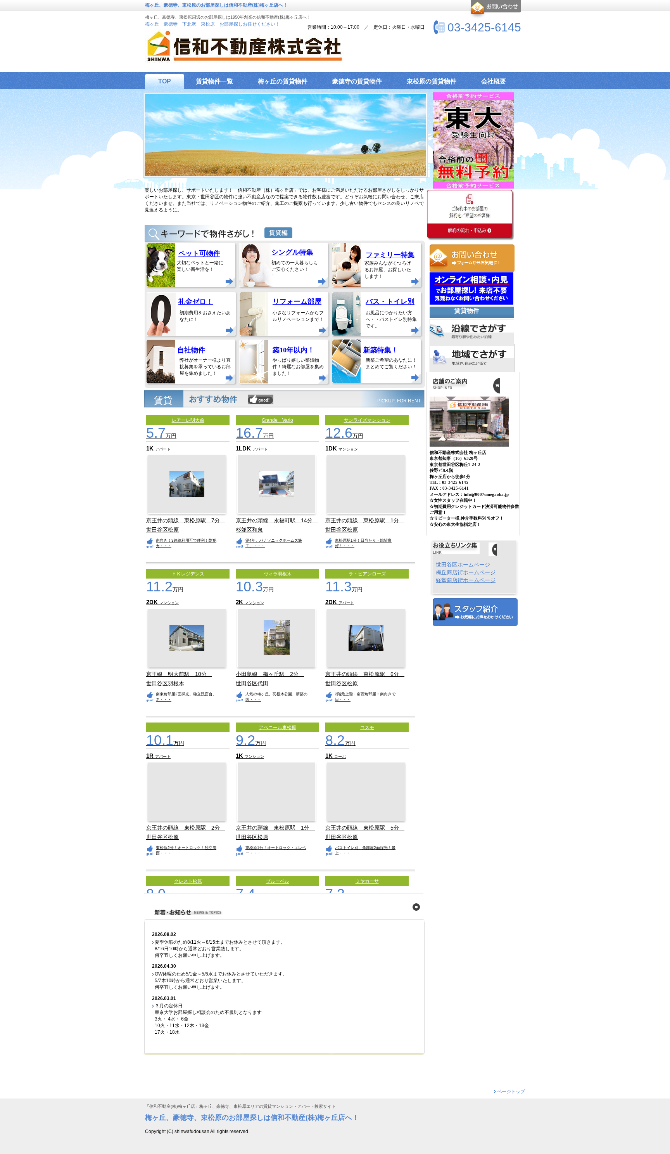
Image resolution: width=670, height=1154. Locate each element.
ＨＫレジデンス (188, 574)
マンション (348, 449)
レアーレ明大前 (188, 420)
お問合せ (495, 9)
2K (240, 602)
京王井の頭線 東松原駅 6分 (364, 674)
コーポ (340, 756)
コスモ (367, 727)
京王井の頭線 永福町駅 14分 (277, 520)
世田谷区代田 (252, 683)
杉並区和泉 (249, 530)
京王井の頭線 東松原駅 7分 (185, 520)
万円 (161, 436)
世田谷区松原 (162, 530)
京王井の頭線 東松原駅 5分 (364, 828)
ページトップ (511, 1091)
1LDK (244, 448)
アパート (163, 449)
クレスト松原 (188, 881)
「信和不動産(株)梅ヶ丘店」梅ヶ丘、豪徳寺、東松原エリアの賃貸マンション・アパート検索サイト (240, 1106)
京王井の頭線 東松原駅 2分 (185, 828)
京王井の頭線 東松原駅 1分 (364, 520)
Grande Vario (277, 420)
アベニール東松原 (277, 727)
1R (150, 755)
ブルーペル (277, 881)
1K (150, 448)
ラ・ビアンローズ (367, 574)
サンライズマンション (367, 420)
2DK (152, 602)
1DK (331, 448)
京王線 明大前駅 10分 (179, 674)
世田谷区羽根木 (165, 683)
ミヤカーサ (367, 881)
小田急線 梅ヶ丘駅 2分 (270, 674)
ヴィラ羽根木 (278, 574)
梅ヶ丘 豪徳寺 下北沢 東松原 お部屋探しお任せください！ (212, 24)
